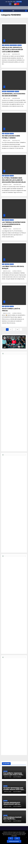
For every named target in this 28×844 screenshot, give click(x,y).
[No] (26, 837)
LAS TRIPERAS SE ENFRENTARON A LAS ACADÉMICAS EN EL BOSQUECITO (13, 224)
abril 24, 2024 (6, 54)
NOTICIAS (19, 45)
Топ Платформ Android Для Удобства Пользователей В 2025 (12, 818)
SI (10, 838)
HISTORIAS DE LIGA (13, 45)
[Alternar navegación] (13, 11)
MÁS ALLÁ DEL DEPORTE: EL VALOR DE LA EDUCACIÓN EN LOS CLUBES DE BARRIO (12, 49)
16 (17, 329)
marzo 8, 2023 (6, 140)
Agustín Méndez (17, 776)
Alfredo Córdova (17, 271)
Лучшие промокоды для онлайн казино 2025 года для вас (13, 789)
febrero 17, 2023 (7, 228)
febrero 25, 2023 (7, 184)
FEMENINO (7, 45)
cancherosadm (16, 98)
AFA (3, 45)
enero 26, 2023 (7, 271)
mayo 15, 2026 (7, 791)
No (17, 838)
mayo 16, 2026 (7, 776)
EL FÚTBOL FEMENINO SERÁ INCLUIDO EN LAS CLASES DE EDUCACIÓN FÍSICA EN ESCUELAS (14, 180)
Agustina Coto (16, 54)
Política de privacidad (14, 841)
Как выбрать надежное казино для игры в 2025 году (12, 774)
